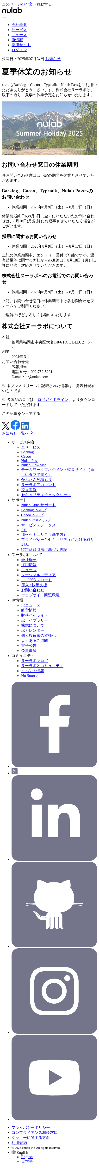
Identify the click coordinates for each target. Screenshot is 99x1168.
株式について (32, 625)
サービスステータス (38, 525)
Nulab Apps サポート (38, 505)
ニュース (19, 35)
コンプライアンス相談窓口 (35, 1133)
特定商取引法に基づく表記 (44, 550)
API (24, 530)
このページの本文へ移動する (27, 4)
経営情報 (29, 610)
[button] (54, 1157)
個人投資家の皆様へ (38, 635)
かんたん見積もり (36, 480)
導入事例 (29, 490)
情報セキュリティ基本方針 (44, 534)
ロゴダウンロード (36, 580)
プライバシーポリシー (31, 1127)
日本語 (27, 1161)
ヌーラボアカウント (38, 485)
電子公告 (29, 645)
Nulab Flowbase (33, 465)
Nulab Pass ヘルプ (36, 520)
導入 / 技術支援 (34, 585)
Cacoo (26, 456)
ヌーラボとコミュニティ (42, 666)
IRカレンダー (32, 630)
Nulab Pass (29, 461)
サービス (19, 30)
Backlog (27, 452)
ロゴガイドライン (52, 400)
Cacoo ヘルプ (32, 515)
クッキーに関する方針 (31, 1138)
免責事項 (29, 651)
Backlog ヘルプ (33, 510)
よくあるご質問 (34, 640)
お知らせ (53, 59)
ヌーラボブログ (34, 661)
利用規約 (19, 1143)
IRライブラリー (34, 620)
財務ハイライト (34, 615)
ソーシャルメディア (38, 575)
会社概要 (19, 25)
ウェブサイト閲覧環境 (40, 595)
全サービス (30, 447)
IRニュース (30, 605)
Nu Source (29, 676)
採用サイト (21, 45)
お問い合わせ (32, 590)
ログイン (19, 50)
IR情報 (17, 40)
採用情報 (29, 565)
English (27, 1157)
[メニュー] (4, 17)
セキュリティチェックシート (46, 495)
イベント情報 (32, 671)
